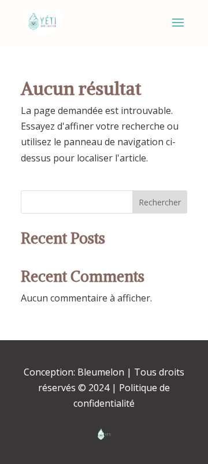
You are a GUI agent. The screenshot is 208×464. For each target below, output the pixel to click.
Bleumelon (100, 372)
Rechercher (160, 202)
